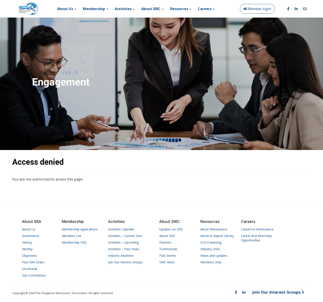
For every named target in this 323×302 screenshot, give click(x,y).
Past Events (167, 255)
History (27, 242)
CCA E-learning (210, 242)
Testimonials (168, 249)
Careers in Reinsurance (257, 229)
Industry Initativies (121, 255)
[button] (156, 146)
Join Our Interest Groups (125, 262)
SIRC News (167, 262)
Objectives (29, 255)
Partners (165, 242)
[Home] (29, 8)
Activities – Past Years (123, 249)
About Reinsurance (213, 229)
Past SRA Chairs (33, 262)
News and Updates (213, 255)
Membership (94, 8)
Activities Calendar (121, 229)
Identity (27, 249)
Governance (30, 236)
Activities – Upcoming (123, 242)
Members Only (210, 262)
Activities (123, 8)
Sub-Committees (34, 275)
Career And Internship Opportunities (256, 238)
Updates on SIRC (171, 229)
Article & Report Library (217, 236)
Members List (71, 236)
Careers (205, 8)
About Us (65, 8)
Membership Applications (80, 229)
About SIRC (151, 8)
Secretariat (29, 269)
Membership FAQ (74, 242)
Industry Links (210, 249)
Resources (179, 8)
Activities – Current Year (125, 236)
